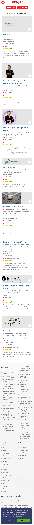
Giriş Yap (12, 7)
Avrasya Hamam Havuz (24, 381)
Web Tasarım (6, 453)
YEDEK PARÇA (7, 475)
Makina (5, 447)
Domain (5, 483)
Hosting (5, 478)
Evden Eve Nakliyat (8, 458)
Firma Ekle (23, 7)
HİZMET (7, 95)
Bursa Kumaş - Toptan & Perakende (26, 398)
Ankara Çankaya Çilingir (24, 385)
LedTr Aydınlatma (25, 428)
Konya (5, 174)
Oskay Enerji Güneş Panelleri (8, 398)
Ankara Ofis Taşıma (8, 391)
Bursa (4, 253)
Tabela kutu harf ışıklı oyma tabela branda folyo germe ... (9, 409)
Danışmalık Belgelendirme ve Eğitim (19, 95)
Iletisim (22, 458)
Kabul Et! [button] (23, 520)
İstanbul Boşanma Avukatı (25, 420)
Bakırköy (11, 342)
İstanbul (5, 342)
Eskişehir (5, 90)
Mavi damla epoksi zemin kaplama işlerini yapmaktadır (9, 404)
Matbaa (5, 486)
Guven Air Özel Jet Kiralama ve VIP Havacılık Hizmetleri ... (26, 376)
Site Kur (5, 491)
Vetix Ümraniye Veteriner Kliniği (24, 424)
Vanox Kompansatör (8, 422)
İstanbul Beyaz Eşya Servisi (8, 372)
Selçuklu (10, 174)
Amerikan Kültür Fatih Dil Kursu (9, 394)
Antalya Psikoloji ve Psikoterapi (13, 207)
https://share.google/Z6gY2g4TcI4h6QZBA (14, 384)
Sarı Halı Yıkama (24, 389)
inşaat (4, 442)
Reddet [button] (9, 520)
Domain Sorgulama (8, 467)
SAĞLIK (7, 142)
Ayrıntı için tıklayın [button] (20, 516)
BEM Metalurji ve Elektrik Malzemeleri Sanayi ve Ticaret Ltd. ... (26, 369)
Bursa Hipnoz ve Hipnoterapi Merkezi (14, 242)
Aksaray (5, 295)
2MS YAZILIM (24, 394)
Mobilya (5, 445)
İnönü (10, 90)
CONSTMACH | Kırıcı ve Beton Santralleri (9, 425)
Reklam (5, 456)
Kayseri (5, 41)
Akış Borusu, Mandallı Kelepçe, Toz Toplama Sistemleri (26, 403)
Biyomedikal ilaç (14, 258)
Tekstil (4, 450)
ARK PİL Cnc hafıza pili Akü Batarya (25, 431)
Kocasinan (11, 41)
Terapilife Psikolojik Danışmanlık (13, 331)
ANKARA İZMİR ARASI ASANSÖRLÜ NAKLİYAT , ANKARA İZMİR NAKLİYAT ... (9, 416)
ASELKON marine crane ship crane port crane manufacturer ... (26, 436)
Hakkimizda (23, 455)
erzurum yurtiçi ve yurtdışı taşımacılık (8, 387)
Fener (16, 218)
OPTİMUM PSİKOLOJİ (9, 167)
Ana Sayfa (23, 447)
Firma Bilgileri (24, 450)
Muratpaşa (11, 218)
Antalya (5, 218)
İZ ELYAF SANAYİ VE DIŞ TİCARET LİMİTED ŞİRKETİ (26, 409)
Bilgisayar (5, 472)
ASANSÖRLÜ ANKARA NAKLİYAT (8, 429)
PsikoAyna (6, 34)
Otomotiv (5, 464)
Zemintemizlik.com (25, 392)
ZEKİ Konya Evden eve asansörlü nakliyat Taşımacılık (26, 415)
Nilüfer (9, 253)
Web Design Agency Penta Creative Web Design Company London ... (8, 379)
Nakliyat (5, 461)
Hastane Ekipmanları (15, 142)
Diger (6, 46)
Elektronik (5, 469)
